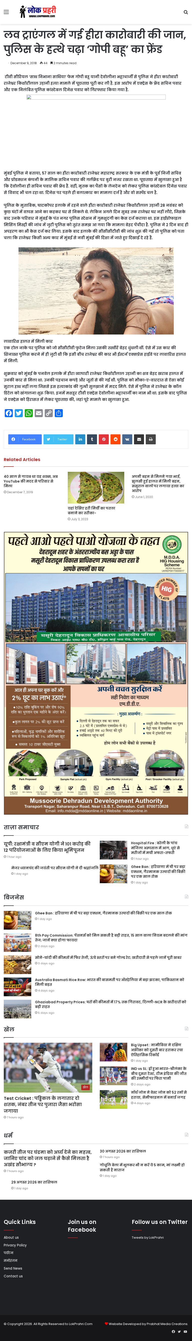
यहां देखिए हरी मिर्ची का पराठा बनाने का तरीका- (91, 510)
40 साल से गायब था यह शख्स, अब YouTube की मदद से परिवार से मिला (31, 481)
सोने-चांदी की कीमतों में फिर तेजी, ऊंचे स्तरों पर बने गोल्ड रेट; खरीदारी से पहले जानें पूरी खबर (108, 957)
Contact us (13, 1276)
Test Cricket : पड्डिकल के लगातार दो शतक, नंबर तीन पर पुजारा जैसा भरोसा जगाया (43, 1104)
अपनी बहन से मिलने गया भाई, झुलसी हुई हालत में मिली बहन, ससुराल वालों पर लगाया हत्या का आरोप (158, 483)
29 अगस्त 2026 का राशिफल (34, 1182)
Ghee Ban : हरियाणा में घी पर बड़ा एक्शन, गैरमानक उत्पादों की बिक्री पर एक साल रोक (158, 871)
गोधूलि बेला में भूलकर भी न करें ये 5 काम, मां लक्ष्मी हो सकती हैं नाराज (142, 1168)
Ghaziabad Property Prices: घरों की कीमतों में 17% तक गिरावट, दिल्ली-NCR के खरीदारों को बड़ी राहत (110, 1004)
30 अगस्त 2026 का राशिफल (123, 1151)
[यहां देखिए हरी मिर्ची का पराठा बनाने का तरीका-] (96, 487)
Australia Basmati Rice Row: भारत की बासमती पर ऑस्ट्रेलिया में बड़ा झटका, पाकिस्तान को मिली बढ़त (109, 982)
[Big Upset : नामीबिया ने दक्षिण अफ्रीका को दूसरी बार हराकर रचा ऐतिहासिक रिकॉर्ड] (113, 1052)
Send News (13, 1268)
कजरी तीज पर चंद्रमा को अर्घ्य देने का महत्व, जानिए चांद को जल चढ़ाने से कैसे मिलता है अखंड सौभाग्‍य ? (48, 1158)
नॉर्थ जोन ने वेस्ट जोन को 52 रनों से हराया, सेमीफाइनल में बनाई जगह (159, 1095)
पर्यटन (8, 1253)
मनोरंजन (10, 1260)
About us (11, 1237)
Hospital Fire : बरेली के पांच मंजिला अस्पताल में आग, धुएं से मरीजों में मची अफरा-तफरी (155, 847)
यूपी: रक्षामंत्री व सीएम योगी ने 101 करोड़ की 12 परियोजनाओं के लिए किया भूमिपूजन (47, 847)
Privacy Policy (15, 1245)
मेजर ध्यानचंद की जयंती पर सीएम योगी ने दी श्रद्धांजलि (54, 867)
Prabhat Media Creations (167, 1324)
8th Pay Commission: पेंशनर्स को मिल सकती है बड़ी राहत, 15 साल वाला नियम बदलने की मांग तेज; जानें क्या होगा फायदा (111, 938)
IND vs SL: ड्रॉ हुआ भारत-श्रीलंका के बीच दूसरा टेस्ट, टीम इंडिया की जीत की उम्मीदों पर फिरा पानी (158, 1073)
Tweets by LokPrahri (148, 1237)
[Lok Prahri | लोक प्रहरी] (39, 11)
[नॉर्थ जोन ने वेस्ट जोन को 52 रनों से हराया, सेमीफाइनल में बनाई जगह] (113, 1099)
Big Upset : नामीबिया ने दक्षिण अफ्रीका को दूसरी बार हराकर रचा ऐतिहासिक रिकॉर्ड (157, 1049)
